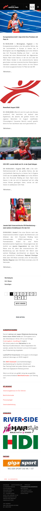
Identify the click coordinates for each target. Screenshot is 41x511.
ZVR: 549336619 (6, 503)
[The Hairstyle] (20, 429)
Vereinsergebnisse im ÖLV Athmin (14, 391)
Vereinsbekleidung (9, 404)
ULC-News (8, 281)
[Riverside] (20, 420)
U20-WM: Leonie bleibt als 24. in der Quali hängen (20, 164)
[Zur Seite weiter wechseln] (22, 298)
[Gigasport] (20, 464)
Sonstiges (8, 284)
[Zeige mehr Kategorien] (23, 285)
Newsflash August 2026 (11, 107)
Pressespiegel (7, 400)
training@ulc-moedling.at (12, 341)
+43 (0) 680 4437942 (9, 493)
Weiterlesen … (7, 71)
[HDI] (20, 442)
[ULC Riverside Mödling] (11, 7)
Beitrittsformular (23, 376)
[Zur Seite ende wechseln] (25, 298)
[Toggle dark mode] (32, 7)
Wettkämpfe (9, 278)
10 (19, 298)
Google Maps (24, 493)
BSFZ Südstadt (11, 362)
